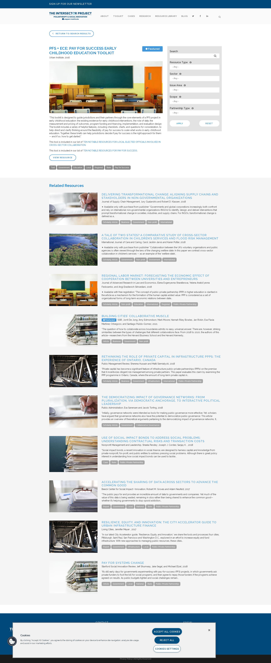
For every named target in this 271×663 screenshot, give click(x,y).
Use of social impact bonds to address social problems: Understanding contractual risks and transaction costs (153, 439)
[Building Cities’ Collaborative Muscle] (73, 346)
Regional (99, 167)
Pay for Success (122, 167)
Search (174, 51)
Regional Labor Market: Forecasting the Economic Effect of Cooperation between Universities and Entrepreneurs (155, 277)
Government (64, 167)
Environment (154, 260)
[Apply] (215, 55)
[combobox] (194, 67)
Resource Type (179, 62)
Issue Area (176, 85)
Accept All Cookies (167, 631)
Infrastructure (154, 381)
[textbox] (195, 66)
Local (88, 167)
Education (77, 167)
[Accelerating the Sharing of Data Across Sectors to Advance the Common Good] (73, 511)
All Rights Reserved (142, 659)
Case (105, 462)
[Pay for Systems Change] (73, 592)
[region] (114, 640)
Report (106, 507)
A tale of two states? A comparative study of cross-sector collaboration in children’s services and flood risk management (160, 236)
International (166, 222)
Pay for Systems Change (123, 562)
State (108, 167)
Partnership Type (180, 108)
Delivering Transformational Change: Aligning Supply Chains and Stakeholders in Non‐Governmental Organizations (160, 196)
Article (106, 341)
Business (125, 222)
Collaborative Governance (147, 425)
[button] (12, 641)
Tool (53, 167)
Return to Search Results (73, 33)
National (140, 507)
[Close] (209, 630)
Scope (173, 96)
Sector (174, 73)
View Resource (62, 157)
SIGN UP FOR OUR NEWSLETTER (70, 4)
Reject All (167, 640)
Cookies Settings (167, 648)
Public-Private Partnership (184, 304)
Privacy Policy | (127, 659)
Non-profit (152, 222)
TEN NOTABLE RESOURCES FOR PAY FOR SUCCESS (110, 150)
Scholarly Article (110, 222)
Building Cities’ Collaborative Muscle (135, 316)
